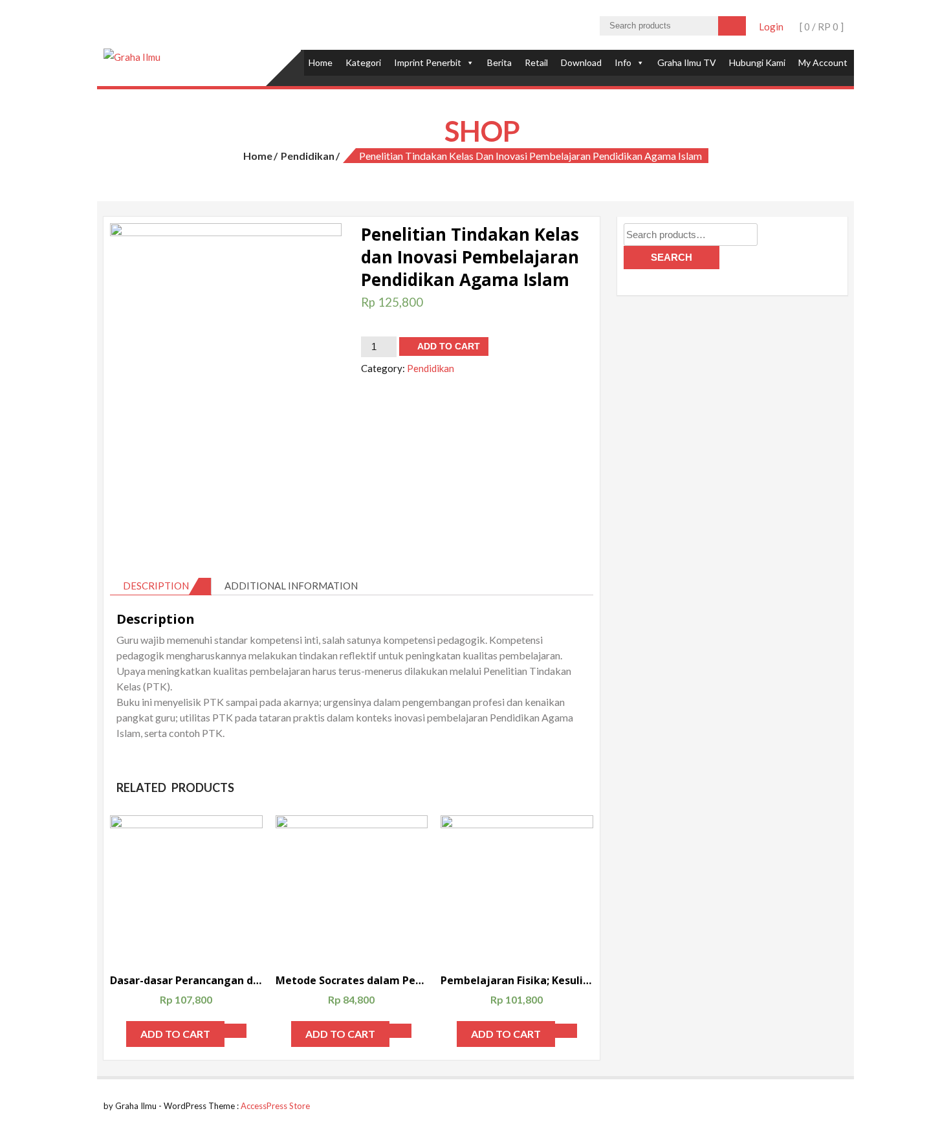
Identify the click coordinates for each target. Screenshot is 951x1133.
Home (321, 62)
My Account (822, 62)
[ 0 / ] (821, 26)
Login (771, 26)
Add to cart (448, 346)
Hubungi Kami (757, 62)
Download (581, 62)
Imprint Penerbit (427, 62)
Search (671, 257)
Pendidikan (307, 155)
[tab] (161, 586)
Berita (499, 62)
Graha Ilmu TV (686, 62)
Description (156, 585)
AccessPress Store (275, 1106)
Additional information (291, 585)
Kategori (363, 62)
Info (623, 62)
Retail (536, 62)
